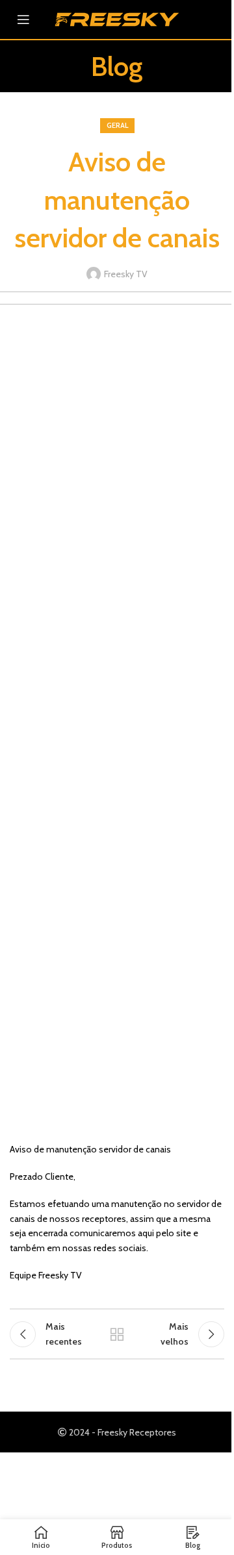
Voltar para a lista (117, 1334)
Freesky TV (126, 274)
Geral (117, 125)
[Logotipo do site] (117, 18)
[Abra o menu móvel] (23, 19)
